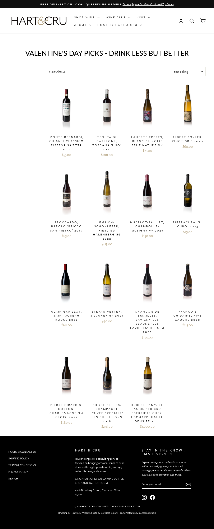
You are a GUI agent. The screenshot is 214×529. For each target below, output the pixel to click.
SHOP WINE (85, 17)
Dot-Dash (105, 513)
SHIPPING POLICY (18, 458)
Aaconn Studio (148, 513)
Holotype (75, 513)
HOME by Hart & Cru (118, 25)
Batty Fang (118, 513)
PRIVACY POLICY (18, 472)
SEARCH (13, 478)
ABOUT (81, 25)
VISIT (142, 17)
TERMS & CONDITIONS (22, 465)
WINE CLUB (116, 17)
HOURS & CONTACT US (22, 452)
